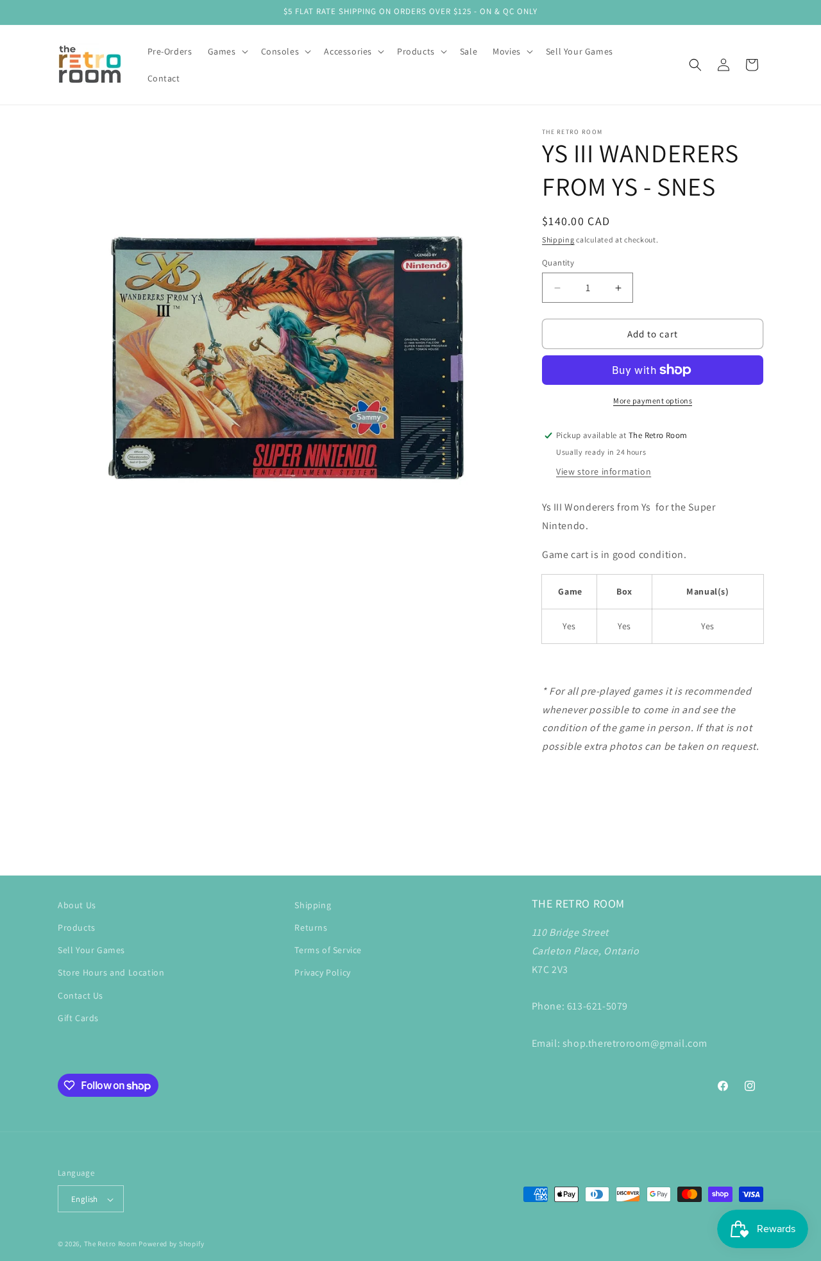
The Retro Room (110, 1244)
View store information (603, 471)
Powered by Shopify (172, 1244)
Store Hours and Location (111, 973)
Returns (310, 927)
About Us (77, 905)
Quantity (558, 262)
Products (77, 927)
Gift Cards (78, 1018)
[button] (226, 51)
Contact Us (80, 995)
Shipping (558, 239)
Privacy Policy (322, 973)
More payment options (652, 400)
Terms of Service (328, 950)
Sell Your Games (91, 950)
